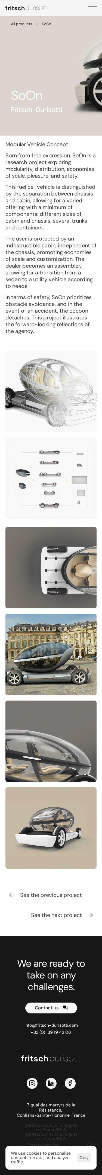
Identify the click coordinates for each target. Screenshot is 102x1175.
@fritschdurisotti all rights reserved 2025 (51, 1127)
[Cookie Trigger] (90, 1144)
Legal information (43, 1144)
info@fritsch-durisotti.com (51, 1025)
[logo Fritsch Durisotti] (29, 8)
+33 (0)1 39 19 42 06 (51, 1032)
